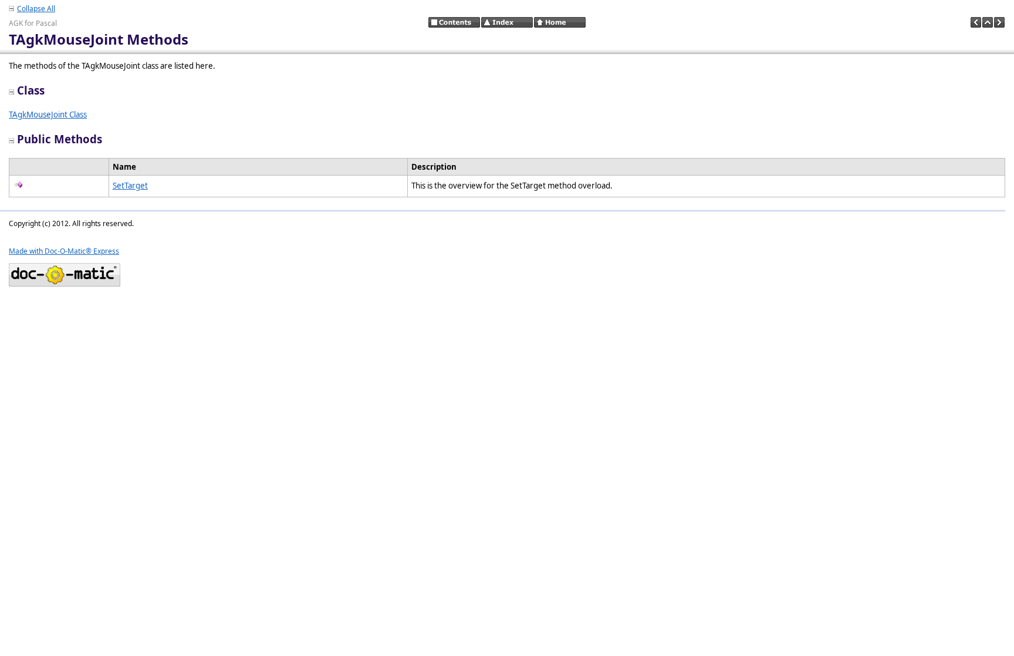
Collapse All (36, 9)
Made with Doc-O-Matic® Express (64, 251)
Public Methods (59, 139)
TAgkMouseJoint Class (48, 114)
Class (31, 90)
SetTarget (130, 185)
